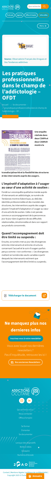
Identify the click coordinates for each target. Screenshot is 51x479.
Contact (6, 472)
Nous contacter (25, 413)
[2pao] (25, 464)
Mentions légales (17, 472)
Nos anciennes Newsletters (27, 362)
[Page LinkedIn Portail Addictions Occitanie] (29, 400)
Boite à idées (25, 446)
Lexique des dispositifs (25, 442)
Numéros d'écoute (25, 455)
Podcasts (10, 15)
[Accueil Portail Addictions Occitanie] (13, 7)
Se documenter (25, 434)
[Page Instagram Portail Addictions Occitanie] (21, 400)
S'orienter (25, 430)
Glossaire (25, 450)
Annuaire (37, 476)
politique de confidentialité (36, 472)
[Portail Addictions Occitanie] (25, 391)
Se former (25, 426)
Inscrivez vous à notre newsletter (25, 338)
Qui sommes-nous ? (25, 409)
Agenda (19, 15)
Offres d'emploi (31, 15)
